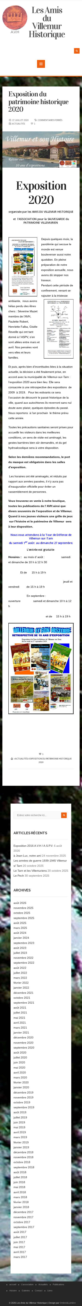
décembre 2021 (23, 992)
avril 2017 (20, 1252)
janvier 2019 (21, 1147)
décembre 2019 (23, 1092)
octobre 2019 (22, 1102)
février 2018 (21, 1202)
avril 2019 (20, 1132)
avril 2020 (20, 1072)
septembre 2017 (24, 1227)
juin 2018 (19, 1182)
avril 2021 (20, 1022)
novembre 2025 (23, 907)
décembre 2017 (23, 1212)
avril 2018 (20, 1192)
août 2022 (20, 967)
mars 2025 (20, 927)
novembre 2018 (23, 1157)
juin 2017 (19, 1242)
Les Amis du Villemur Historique (46, 22)
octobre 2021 (22, 997)
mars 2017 (20, 1257)
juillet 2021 (20, 1012)
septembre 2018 (24, 1167)
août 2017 (20, 1232)
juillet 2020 (20, 1057)
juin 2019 (19, 1122)
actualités (18, 123)
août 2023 (20, 947)
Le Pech (19, 875)
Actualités (43, 1284)
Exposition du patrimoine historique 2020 (38, 102)
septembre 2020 (24, 1047)
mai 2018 (19, 1187)
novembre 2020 (23, 1042)
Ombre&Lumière (68, 1303)
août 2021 (20, 1007)
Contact (38, 1290)
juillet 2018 (20, 1177)
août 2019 (20, 1112)
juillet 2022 (20, 972)
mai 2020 (19, 1067)
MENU (41, 64)
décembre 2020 (23, 1037)
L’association (27, 1284)
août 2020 (20, 1052)
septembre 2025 (24, 918)
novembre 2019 (23, 1097)
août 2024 (20, 932)
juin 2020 (19, 1062)
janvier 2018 (21, 1207)
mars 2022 (20, 977)
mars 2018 (20, 1197)
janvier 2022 (21, 987)
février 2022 (21, 982)
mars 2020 (20, 1077)
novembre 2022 (23, 957)
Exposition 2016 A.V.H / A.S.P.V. (33, 845)
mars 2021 (20, 1027)
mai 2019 (19, 1127)
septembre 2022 (24, 962)
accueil (12, 1284)
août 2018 (20, 1172)
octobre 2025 (22, 912)
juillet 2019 (20, 1117)
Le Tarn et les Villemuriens (30, 870)
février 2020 (21, 1082)
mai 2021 (19, 1017)
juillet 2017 (20, 1237)
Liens (50, 1290)
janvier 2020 (21, 1087)
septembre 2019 (24, 1107)
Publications (58, 1284)
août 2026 (20, 903)
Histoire (13, 1290)
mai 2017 (19, 1247)
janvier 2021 (21, 1032)
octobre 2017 (22, 1222)
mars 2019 (20, 1137)
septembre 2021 (24, 1002)
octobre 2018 (22, 1162)
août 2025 (20, 922)
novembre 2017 (23, 1217)
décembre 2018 (23, 1152)
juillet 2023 (20, 952)
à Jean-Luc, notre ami (27, 855)
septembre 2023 (24, 942)
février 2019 (21, 1142)
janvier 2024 (21, 937)
